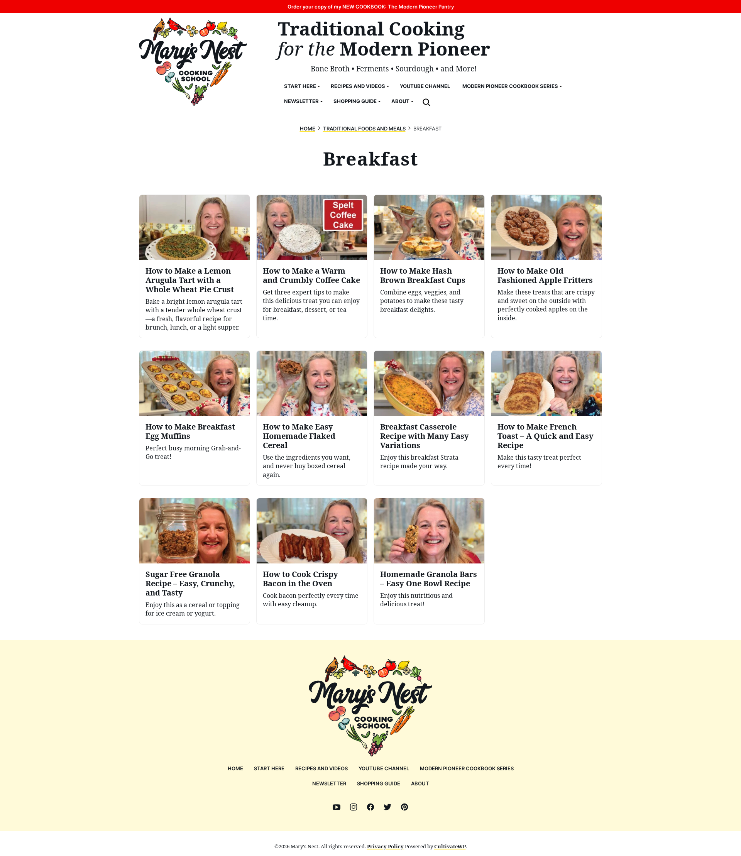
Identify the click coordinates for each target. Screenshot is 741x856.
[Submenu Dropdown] (319, 86)
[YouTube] (336, 806)
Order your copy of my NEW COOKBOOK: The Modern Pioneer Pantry (371, 6)
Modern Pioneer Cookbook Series (510, 86)
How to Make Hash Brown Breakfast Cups (422, 275)
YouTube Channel (425, 86)
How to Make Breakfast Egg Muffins (190, 431)
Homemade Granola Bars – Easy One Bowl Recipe (428, 579)
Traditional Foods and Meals (364, 128)
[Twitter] (387, 806)
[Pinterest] (404, 806)
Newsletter (301, 101)
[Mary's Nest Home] (193, 61)
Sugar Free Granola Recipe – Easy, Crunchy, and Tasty (190, 583)
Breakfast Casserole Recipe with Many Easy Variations (424, 435)
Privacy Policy (385, 846)
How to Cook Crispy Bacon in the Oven (300, 579)
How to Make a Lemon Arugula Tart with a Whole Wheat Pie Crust (189, 280)
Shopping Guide (355, 101)
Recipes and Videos (358, 86)
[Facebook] (370, 806)
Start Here (300, 86)
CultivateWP (450, 846)
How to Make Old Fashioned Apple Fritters (545, 275)
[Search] (426, 102)
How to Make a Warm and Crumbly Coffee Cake (311, 275)
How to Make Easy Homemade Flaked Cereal (299, 435)
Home (307, 128)
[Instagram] (353, 806)
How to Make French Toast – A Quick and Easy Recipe (545, 435)
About (400, 101)
